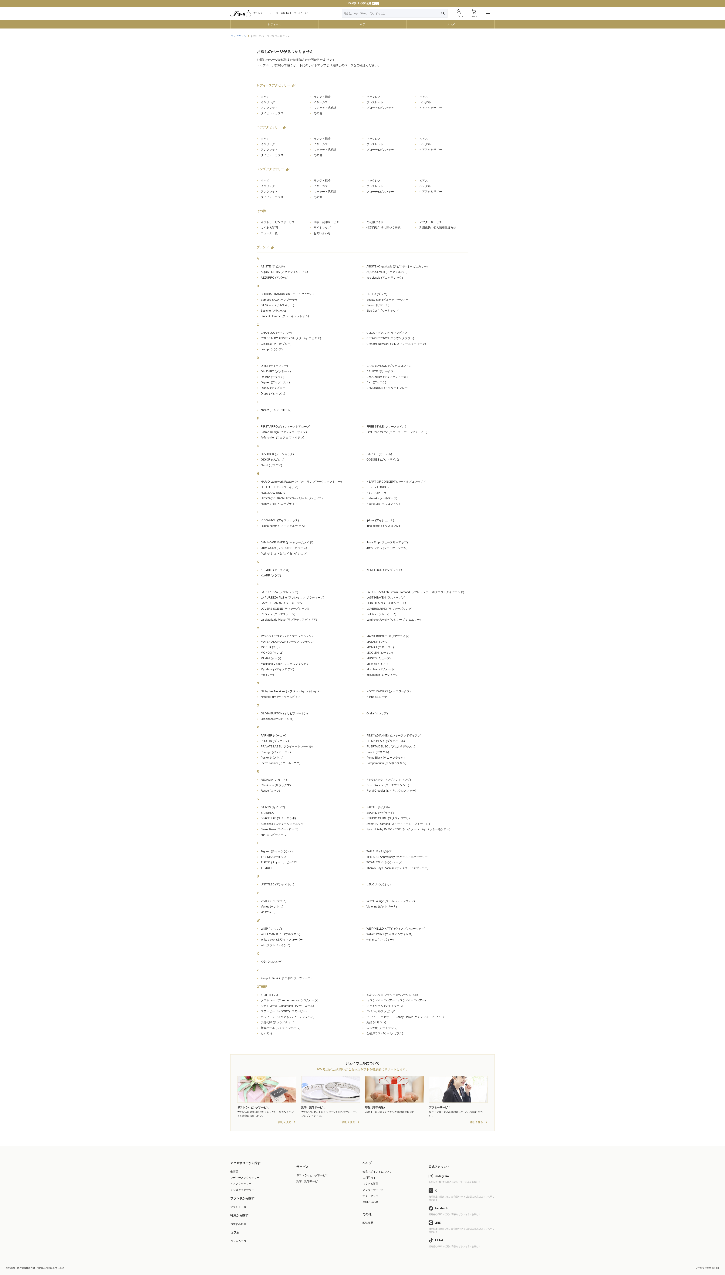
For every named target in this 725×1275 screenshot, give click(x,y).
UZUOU (378, 884)
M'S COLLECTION (287, 636)
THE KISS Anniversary (397, 856)
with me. (380, 939)
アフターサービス (430, 222)
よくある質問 (269, 227)
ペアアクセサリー (269, 127)
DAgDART (276, 371)
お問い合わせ (322, 233)
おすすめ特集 (238, 1224)
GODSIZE (382, 459)
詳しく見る (285, 1122)
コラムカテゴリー (240, 1241)
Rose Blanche (387, 785)
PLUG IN (275, 741)
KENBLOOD (384, 570)
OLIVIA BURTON (284, 713)
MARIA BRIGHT (387, 636)
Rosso (270, 790)
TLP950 (279, 862)
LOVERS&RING (389, 608)
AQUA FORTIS (284, 271)
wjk (275, 945)
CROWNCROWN (390, 338)
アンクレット (269, 107)
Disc (376, 382)
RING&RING (388, 779)
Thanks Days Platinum (397, 868)
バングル (425, 102)
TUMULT (266, 868)
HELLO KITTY (279, 487)
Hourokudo (383, 503)
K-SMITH (275, 570)
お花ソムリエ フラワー (392, 994)
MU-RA (271, 658)
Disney (273, 387)
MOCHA (270, 647)
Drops (273, 393)
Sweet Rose (279, 829)
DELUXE (380, 371)
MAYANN (377, 641)
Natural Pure (281, 696)
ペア (362, 24)
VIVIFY (273, 901)
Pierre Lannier (280, 763)
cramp (272, 349)
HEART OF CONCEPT (396, 481)
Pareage (276, 752)
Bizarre (377, 305)
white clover (282, 939)
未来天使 (381, 1027)
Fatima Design (284, 432)
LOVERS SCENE (285, 608)
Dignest (275, 382)
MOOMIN (379, 652)
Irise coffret (383, 525)
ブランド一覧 (238, 1206)
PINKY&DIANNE (393, 735)
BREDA (376, 294)
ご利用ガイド (374, 222)
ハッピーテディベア (287, 1016)
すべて (265, 96)
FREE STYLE (386, 426)
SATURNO (268, 812)
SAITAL (378, 807)
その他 (318, 113)
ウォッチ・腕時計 (325, 107)
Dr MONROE (387, 387)
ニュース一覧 (269, 233)
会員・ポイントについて (377, 1171)
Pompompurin (386, 763)
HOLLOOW (273, 492)
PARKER (273, 735)
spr (274, 834)
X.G (271, 961)
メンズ (451, 24)
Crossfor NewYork (396, 343)
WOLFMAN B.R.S (280, 934)
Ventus (272, 906)
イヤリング (268, 102)
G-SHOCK (277, 454)
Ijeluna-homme (283, 525)
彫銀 (376, 1022)
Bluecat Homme (285, 316)
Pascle (377, 752)
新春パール (280, 1027)
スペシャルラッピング (380, 1011)
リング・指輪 (322, 96)
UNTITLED (277, 884)
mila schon (383, 674)
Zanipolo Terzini (286, 978)
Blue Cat (383, 310)
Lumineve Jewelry (393, 619)
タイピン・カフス (272, 113)
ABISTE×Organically (397, 266)
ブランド (263, 247)
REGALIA (274, 779)
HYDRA (376, 492)
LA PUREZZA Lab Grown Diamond (415, 592)
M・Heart (380, 669)
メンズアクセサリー (270, 169)
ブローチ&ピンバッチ (380, 107)
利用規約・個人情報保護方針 (437, 227)
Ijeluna (380, 520)
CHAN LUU (276, 332)
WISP (271, 928)
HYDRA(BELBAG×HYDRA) (292, 498)
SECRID (380, 812)
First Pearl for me (396, 432)
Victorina (381, 906)
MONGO (272, 652)
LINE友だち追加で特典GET (362, 3)
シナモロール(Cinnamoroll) (287, 1005)
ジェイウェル (384, 1005)
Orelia (377, 713)
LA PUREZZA (279, 592)
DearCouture (387, 376)
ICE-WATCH (280, 520)
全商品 (234, 1171)
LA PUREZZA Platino (292, 597)
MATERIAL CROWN (288, 641)
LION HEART (386, 603)
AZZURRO (274, 277)
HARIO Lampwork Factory (301, 481)
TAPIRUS (379, 851)
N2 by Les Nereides (291, 691)
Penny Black (385, 757)
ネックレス (373, 96)
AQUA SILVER (386, 271)
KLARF (271, 575)
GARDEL (379, 454)
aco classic (384, 277)
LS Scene (278, 614)
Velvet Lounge (390, 901)
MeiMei (377, 663)
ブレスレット (374, 102)
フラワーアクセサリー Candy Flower (405, 1016)
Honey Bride (279, 503)
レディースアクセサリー (273, 85)
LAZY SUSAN (282, 603)
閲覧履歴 (367, 1222)
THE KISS (274, 856)
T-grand (277, 851)
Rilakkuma (276, 785)
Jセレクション (284, 553)
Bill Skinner (277, 305)
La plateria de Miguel (289, 619)
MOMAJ (380, 647)
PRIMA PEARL (385, 741)
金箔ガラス (384, 1033)
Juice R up (387, 542)
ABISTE (273, 266)
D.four (274, 365)
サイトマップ (322, 227)
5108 (269, 994)
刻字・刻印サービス (326, 222)
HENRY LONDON (377, 487)
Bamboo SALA (279, 299)
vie (268, 912)
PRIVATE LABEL (287, 746)
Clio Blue (276, 343)
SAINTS (273, 807)
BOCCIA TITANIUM (287, 294)
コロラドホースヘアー (396, 1000)
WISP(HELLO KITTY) (395, 928)
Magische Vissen (285, 663)
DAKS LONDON (389, 365)
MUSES (378, 658)
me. (267, 674)
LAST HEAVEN (385, 597)
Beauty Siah (388, 299)
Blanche (274, 310)
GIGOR (272, 459)
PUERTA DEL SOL (390, 746)
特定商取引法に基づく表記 (383, 227)
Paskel (272, 757)
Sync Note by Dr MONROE (408, 829)
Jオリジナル (386, 547)
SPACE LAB (278, 818)
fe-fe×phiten (282, 437)
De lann (272, 376)
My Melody (277, 669)
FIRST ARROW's (286, 426)
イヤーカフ (321, 102)
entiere (276, 409)
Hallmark (381, 498)
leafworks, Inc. (712, 1268)
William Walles (389, 934)
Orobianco (277, 718)
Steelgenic (283, 823)
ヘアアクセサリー (430, 107)
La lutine (381, 614)
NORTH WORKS (388, 691)
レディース (274, 24)
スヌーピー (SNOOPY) (284, 1011)
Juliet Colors (284, 547)
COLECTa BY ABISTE (291, 338)
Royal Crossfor (391, 790)
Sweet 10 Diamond (399, 823)
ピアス (423, 96)
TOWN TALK (384, 862)
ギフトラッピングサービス (278, 222)
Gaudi (271, 465)
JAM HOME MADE (287, 542)
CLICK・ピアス (387, 332)
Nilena (377, 696)
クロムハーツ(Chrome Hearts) (289, 1000)
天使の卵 (278, 1022)
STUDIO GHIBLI (388, 818)
